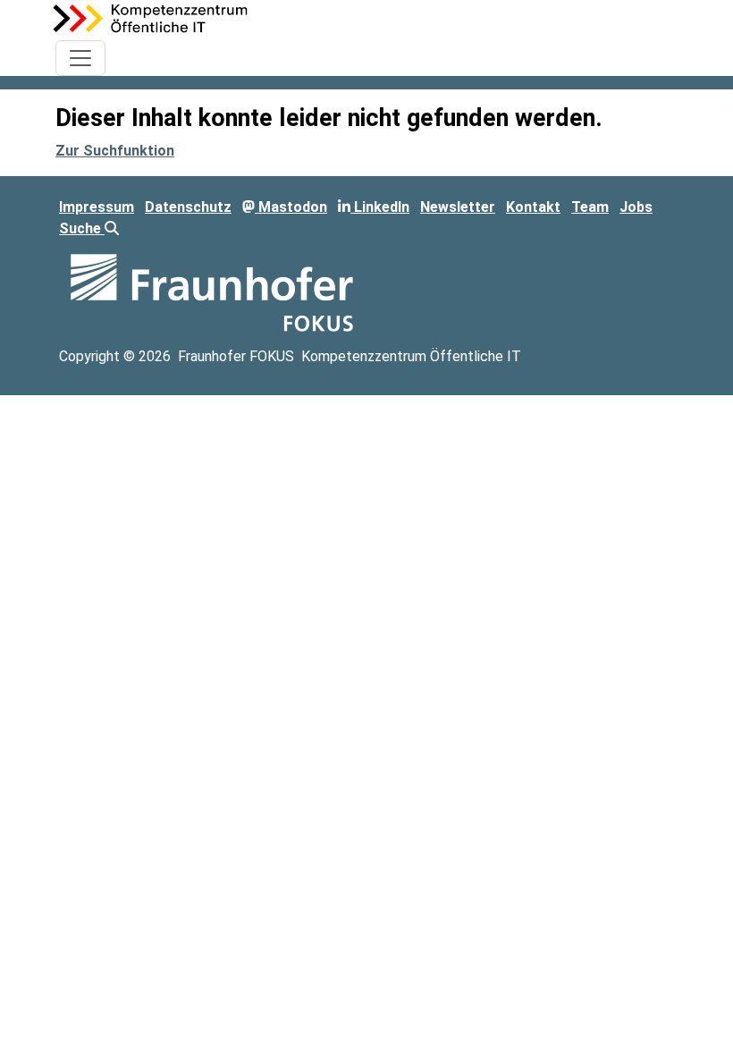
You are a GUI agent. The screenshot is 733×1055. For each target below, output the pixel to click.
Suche (82, 228)
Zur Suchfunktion (114, 150)
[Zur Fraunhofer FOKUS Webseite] (211, 291)
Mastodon (291, 206)
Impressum (96, 206)
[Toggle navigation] (80, 58)
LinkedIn (379, 206)
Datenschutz (188, 206)
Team (590, 206)
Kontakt (533, 206)
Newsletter (457, 206)
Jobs (636, 206)
